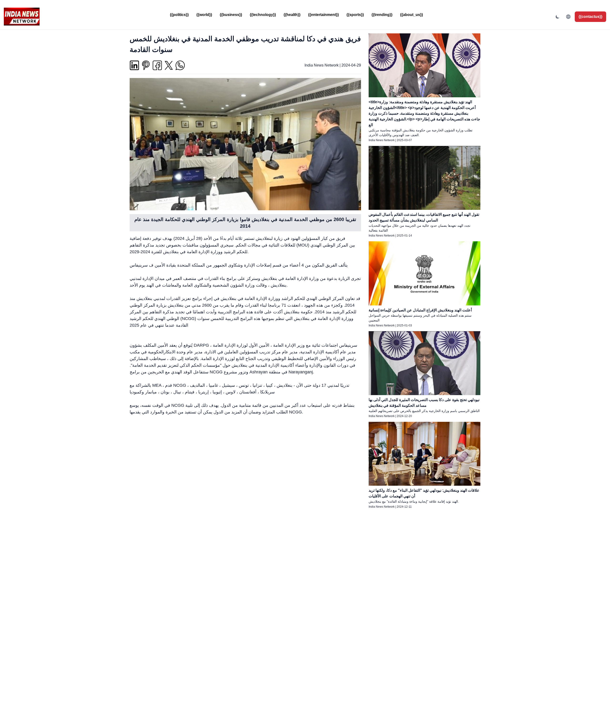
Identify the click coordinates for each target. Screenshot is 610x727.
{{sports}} (355, 15)
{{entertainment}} (323, 15)
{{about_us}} (411, 15)
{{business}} (231, 15)
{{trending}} (381, 15)
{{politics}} (179, 15)
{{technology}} (263, 15)
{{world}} (204, 15)
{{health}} (292, 15)
